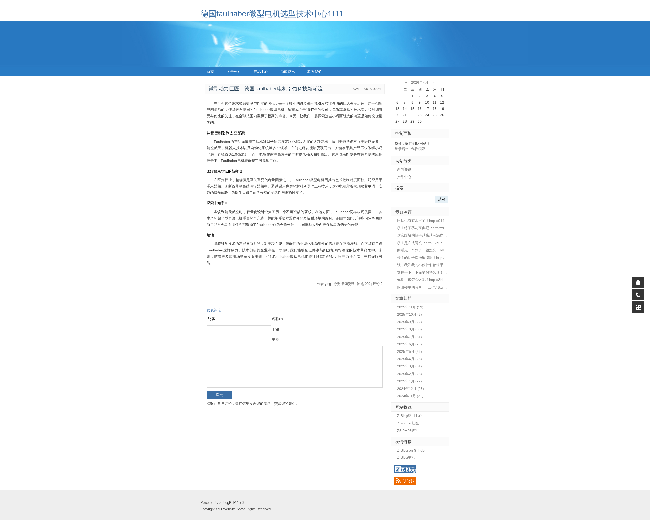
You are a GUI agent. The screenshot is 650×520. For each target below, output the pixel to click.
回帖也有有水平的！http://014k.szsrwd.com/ (432, 221)
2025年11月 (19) (410, 307)
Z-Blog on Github (411, 450)
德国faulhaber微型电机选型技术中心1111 (272, 13)
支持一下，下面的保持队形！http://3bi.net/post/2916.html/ (443, 272)
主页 (275, 339)
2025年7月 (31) (409, 337)
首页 (210, 72)
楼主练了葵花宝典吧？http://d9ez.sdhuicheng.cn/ (436, 228)
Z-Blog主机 (406, 457)
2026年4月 (419, 82)
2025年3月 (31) (409, 366)
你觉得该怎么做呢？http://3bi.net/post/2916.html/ (436, 280)
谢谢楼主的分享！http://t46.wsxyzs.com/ (429, 287)
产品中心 (261, 72)
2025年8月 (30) (409, 329)
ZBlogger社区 (408, 423)
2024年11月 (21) (410, 396)
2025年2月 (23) (409, 374)
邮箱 (275, 329)
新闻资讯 (288, 72)
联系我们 (314, 72)
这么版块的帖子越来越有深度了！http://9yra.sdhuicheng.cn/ (444, 235)
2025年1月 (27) (409, 381)
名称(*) (277, 319)
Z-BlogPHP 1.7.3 (231, 503)
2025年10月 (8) (409, 314)
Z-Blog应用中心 (409, 416)
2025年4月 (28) (409, 359)
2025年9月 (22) (409, 322)
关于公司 (234, 72)
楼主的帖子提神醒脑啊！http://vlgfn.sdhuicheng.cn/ (437, 258)
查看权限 (418, 149)
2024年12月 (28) (410, 389)
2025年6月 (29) (409, 344)
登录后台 (402, 149)
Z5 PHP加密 (407, 431)
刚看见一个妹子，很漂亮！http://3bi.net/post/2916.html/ (441, 250)
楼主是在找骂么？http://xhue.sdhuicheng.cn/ (432, 243)
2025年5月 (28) (409, 351)
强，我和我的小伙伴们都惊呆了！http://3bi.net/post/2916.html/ (446, 265)
